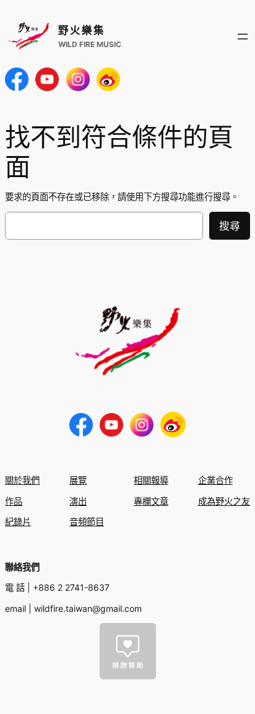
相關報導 (151, 480)
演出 (78, 501)
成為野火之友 (224, 501)
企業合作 (215, 480)
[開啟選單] (242, 36)
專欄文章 (151, 501)
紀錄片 (18, 521)
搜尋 (229, 226)
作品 (13, 501)
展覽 (78, 480)
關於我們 (22, 480)
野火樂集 (81, 30)
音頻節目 (86, 521)
